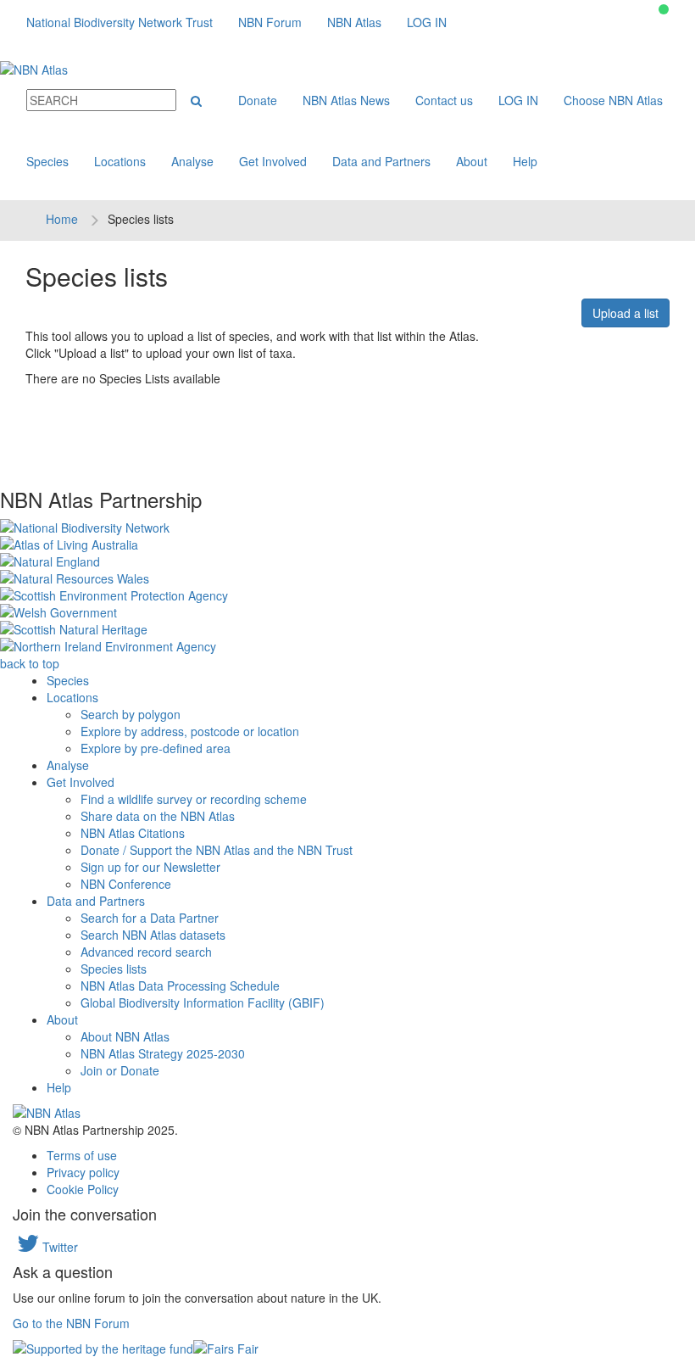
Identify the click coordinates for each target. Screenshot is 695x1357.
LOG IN (427, 22)
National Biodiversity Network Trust (119, 22)
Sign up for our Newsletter (150, 866)
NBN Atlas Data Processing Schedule (180, 985)
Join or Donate (120, 1070)
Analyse (192, 161)
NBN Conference (126, 883)
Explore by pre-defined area (156, 748)
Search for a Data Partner (150, 917)
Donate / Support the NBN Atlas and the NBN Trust (217, 849)
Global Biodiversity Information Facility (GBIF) (203, 1002)
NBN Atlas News (346, 100)
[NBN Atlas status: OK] (664, 9)
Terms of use (82, 1155)
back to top (29, 663)
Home (62, 218)
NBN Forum (270, 22)
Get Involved (273, 161)
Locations (120, 161)
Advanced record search (146, 951)
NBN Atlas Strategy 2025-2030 (163, 1053)
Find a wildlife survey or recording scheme (194, 798)
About (471, 161)
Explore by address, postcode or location (190, 731)
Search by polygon (131, 714)
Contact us (444, 100)
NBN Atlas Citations (133, 832)
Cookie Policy (83, 1189)
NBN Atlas (354, 22)
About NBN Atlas (125, 1036)
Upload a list (625, 312)
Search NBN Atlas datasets (153, 934)
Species (47, 161)
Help (525, 161)
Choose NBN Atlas (613, 100)
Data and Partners (381, 161)
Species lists (114, 968)
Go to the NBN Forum (71, 1323)
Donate (257, 100)
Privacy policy (83, 1172)
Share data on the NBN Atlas (158, 815)
